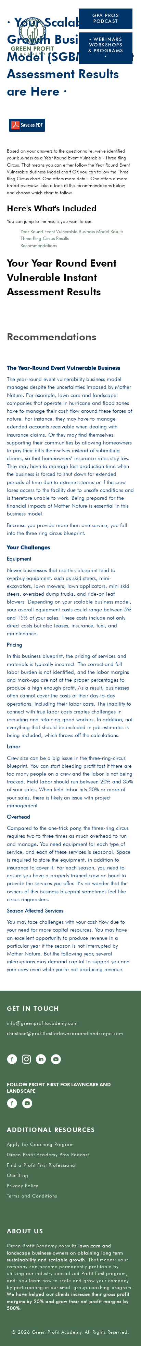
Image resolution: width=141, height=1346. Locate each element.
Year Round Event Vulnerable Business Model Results (72, 231)
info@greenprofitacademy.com (42, 1023)
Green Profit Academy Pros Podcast (48, 1154)
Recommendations (39, 245)
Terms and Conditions (32, 1196)
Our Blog (17, 1175)
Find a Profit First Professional (42, 1165)
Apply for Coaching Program (40, 1144)
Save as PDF (31, 125)
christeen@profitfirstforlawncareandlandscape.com (65, 1033)
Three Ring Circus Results (45, 238)
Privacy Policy (22, 1185)
